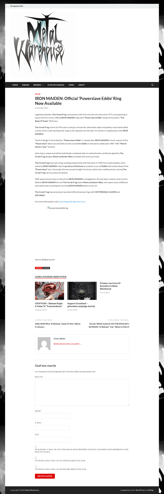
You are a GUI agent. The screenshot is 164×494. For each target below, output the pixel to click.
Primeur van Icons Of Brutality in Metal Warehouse (110, 286)
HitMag (150, 490)
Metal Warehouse (32, 490)
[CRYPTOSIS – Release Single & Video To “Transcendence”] (49, 291)
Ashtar (46, 268)
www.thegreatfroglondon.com (72, 201)
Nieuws (25, 85)
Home (15, 85)
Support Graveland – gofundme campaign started (81, 305)
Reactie (39, 377)
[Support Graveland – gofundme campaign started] (82, 291)
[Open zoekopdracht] (152, 85)
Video (71, 85)
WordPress (140, 490)
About (81, 85)
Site (37, 435)
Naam (38, 411)
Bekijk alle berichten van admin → (68, 343)
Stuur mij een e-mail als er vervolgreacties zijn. (60, 461)
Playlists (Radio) (56, 85)
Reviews (37, 85)
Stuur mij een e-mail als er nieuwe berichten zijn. (61, 469)
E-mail (39, 423)
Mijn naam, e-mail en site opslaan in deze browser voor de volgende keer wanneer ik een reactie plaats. (81, 450)
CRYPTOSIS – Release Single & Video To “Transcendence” (49, 305)
